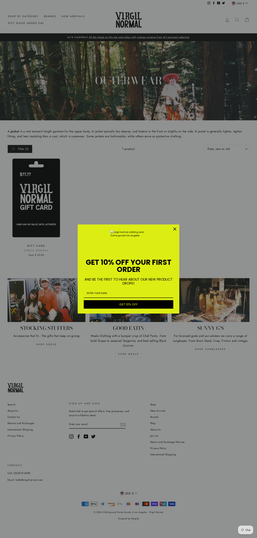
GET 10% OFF (128, 304)
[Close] (174, 229)
